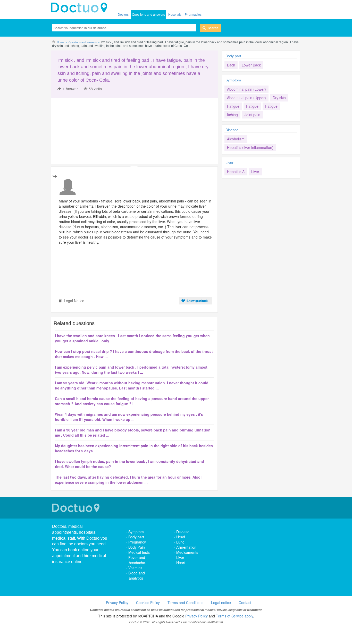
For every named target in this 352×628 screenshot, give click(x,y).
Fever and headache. (137, 560)
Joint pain (252, 114)
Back (231, 64)
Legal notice (221, 602)
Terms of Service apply (234, 615)
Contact (245, 602)
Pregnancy (137, 542)
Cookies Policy (148, 602)
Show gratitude (197, 300)
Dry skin (279, 97)
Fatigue (233, 106)
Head (181, 536)
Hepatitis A (236, 171)
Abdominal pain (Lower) (246, 89)
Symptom (233, 80)
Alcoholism (236, 138)
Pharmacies (193, 14)
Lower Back (251, 64)
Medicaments (187, 552)
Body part (233, 56)
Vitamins (135, 567)
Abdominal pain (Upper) (246, 97)
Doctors (123, 14)
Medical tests (139, 552)
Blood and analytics (136, 575)
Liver (229, 162)
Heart (180, 562)
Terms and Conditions (185, 602)
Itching (232, 114)
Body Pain (136, 547)
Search (213, 28)
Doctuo (76, 508)
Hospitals (174, 14)
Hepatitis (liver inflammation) (250, 147)
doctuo (80, 8)
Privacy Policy (117, 602)
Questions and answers (148, 14)
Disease (232, 130)
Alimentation (186, 547)
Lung (180, 542)
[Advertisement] (90, 131)
